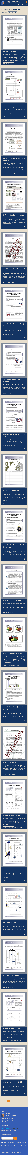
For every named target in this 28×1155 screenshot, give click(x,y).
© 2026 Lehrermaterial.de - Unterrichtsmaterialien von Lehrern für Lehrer (14, 1152)
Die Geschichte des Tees (9, 762)
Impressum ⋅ (6, 1150)
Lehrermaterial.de (13, 2)
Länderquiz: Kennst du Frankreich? (12, 1029)
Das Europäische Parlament (10, 922)
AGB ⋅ (16, 1150)
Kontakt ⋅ (20, 1150)
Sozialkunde (17, 9)
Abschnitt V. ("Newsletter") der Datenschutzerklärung (15, 1142)
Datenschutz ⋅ (12, 1150)
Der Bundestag (6, 105)
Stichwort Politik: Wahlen (9, 52)
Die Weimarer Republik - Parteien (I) (12, 653)
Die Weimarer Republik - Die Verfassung (13, 215)
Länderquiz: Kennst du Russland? (11, 816)
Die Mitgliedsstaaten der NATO (11, 490)
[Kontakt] (18, 5)
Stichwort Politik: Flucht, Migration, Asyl (13, 600)
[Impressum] (22, 5)
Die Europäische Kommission (10, 869)
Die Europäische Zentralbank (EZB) (12, 975)
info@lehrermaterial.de (10, 1121)
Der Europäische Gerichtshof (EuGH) (12, 1082)
